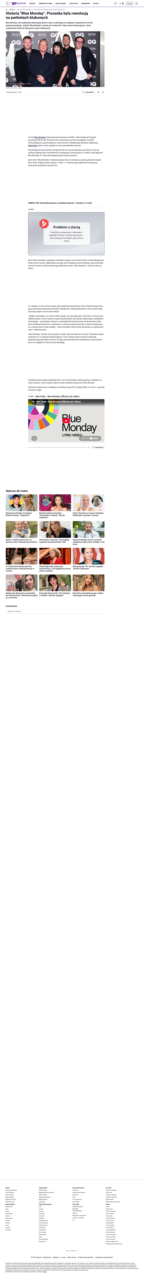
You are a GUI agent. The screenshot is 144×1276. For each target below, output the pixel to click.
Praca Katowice (110, 1232)
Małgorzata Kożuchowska (46, 1192)
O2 (73, 1220)
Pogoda (7, 1227)
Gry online (8, 1230)
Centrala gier (42, 1234)
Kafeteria (41, 1218)
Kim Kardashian (77, 1199)
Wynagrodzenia (43, 1239)
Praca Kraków (110, 1213)
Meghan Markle (9, 1197)
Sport (6, 1209)
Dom (40, 1206)
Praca (7, 1225)
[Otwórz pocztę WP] (115, 3)
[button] (121, 3)
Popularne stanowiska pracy (114, 1244)
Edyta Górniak (43, 1190)
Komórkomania (43, 1223)
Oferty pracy (109, 1209)
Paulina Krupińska (111, 1190)
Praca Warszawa (111, 1211)
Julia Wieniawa (9, 1192)
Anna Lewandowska (11, 1190)
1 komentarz (89, 92)
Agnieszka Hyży (9, 1202)
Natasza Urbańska (111, 1197)
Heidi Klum (75, 1195)
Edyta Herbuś (110, 1199)
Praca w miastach (111, 1234)
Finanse (7, 1216)
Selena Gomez (43, 1195)
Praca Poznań (110, 1220)
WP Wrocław (42, 1232)
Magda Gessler (43, 1199)
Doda (73, 1197)
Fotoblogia (42, 1227)
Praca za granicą (111, 1237)
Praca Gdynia (110, 1227)
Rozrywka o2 (42, 1241)
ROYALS (96, 3)
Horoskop (41, 1213)
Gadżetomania (43, 1225)
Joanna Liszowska (111, 1195)
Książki (41, 1209)
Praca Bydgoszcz (111, 1230)
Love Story (73, 3)
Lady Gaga (42, 1202)
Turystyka (41, 1216)
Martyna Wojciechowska (113, 1202)
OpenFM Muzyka (77, 1211)
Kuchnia (41, 1211)
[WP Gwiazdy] (20, 3)
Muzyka (32, 3)
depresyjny (32, 145)
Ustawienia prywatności (103, 1257)
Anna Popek (75, 1202)
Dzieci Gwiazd (60, 3)
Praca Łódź (109, 1216)
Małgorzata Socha (10, 1199)
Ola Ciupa (75, 1190)
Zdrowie (7, 1223)
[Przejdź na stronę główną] (8, 5)
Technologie (8, 1213)
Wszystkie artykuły (77, 1206)
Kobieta (7, 1220)
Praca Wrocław (110, 1218)
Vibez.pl (74, 1213)
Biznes (7, 1211)
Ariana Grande (9, 1195)
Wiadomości (9, 1206)
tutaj (45, 1272)
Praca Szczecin (110, 1225)
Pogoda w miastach (78, 1218)
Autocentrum (42, 1230)
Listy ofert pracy (110, 1239)
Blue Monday (40, 137)
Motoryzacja (8, 1218)
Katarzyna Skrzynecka (78, 1192)
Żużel (40, 1237)
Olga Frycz (109, 1192)
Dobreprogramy (43, 1220)
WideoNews (85, 3)
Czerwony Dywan (45, 3)
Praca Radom (110, 1223)
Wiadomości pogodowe (79, 1215)
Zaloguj (129, 3)
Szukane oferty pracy (112, 1241)
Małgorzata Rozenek (44, 1197)
